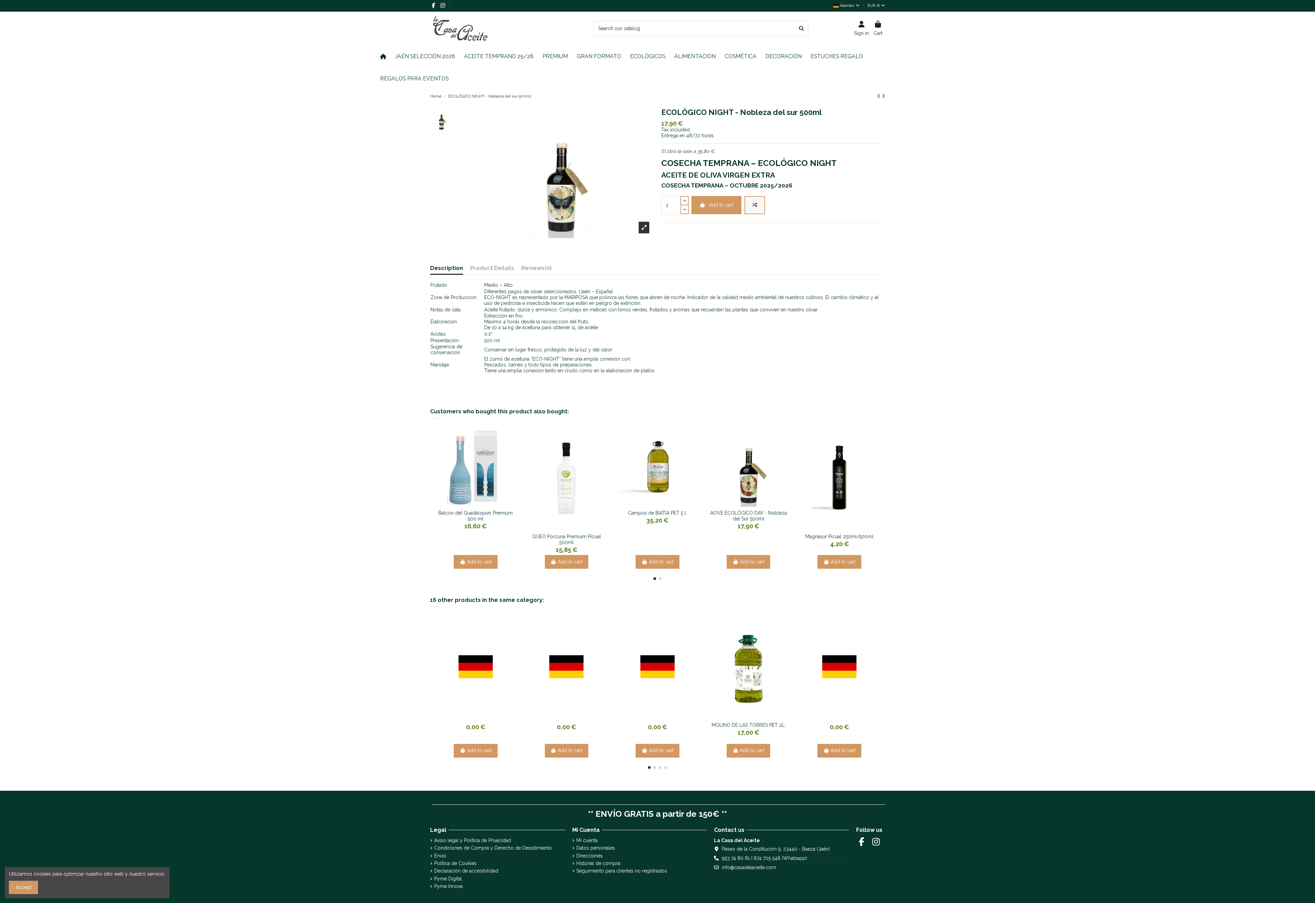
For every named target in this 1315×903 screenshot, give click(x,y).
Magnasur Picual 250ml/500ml (839, 536)
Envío (440, 856)
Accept (24, 887)
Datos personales (595, 848)
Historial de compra (598, 863)
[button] (654, 578)
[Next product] (883, 96)
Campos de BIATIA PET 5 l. (657, 513)
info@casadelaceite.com (749, 867)
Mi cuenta (587, 840)
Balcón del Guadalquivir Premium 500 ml (475, 515)
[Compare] (470, 504)
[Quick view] (480, 504)
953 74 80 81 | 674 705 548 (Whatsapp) (764, 858)
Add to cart (721, 205)
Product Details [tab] (492, 268)
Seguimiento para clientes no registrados (621, 871)
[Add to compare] (754, 205)
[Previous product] (879, 96)
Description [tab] (446, 268)
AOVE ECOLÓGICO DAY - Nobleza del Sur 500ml (748, 515)
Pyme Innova (448, 886)
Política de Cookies (455, 863)
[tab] (536, 270)
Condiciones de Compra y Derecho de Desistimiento (493, 848)
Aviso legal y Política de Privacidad (472, 840)
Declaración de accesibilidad (466, 871)
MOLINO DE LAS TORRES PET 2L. (749, 725)
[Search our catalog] (801, 28)
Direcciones (589, 856)
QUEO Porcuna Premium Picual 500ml (566, 539)
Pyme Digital (448, 878)
